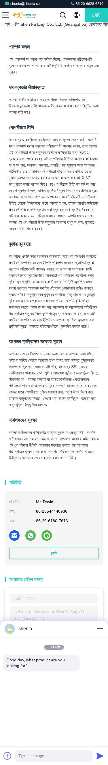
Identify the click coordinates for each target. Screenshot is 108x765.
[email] (14, 535)
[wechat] (46, 535)
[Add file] (7, 755)
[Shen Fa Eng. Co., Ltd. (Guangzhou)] (24, 15)
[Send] (100, 755)
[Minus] (99, 628)
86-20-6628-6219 (89, 4)
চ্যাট (96, 15)
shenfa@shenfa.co (25, 4)
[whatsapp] (30, 535)
